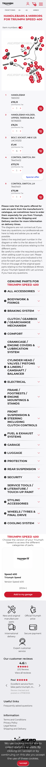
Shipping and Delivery (15, 729)
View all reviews (23, 673)
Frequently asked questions (18, 706)
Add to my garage (23, 594)
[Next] (26, 10)
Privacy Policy (10, 723)
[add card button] (40, 108)
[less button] (13, 108)
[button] (23, 559)
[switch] (21, 28)
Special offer (32, 177)
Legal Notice (10, 726)
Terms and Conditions (15, 720)
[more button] (20, 108)
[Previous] (19, 10)
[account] (28, 4)
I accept (23, 763)
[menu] (41, 4)
